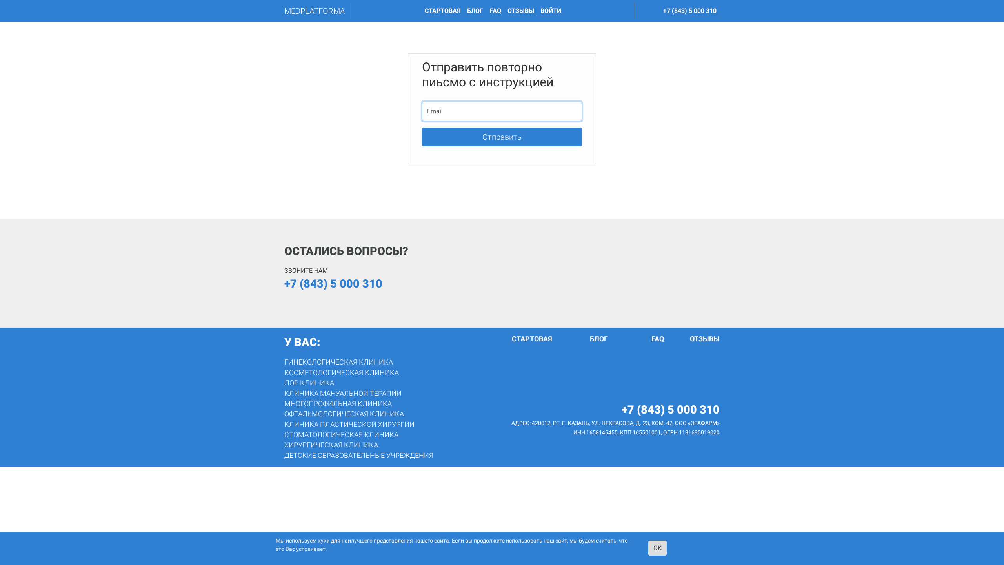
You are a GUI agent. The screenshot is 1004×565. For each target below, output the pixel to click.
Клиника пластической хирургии (349, 424)
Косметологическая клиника (341, 373)
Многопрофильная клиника (338, 404)
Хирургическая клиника (331, 445)
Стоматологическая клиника (341, 435)
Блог (475, 11)
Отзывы (520, 11)
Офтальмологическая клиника (344, 414)
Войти (550, 11)
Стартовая (443, 11)
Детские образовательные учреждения (358, 455)
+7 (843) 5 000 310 (690, 11)
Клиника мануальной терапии (343, 393)
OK (657, 548)
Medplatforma (314, 11)
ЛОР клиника (309, 383)
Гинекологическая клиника (338, 362)
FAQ (495, 11)
